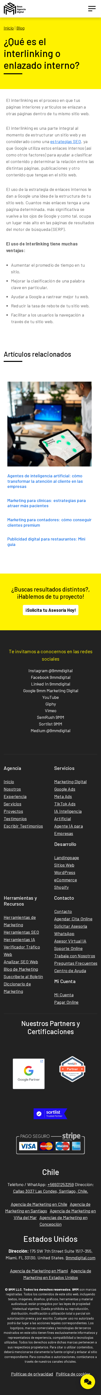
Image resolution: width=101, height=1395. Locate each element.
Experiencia (15, 796)
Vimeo (50, 710)
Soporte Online (68, 948)
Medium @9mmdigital (50, 730)
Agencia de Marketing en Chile (39, 1204)
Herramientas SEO (21, 932)
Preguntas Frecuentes (75, 963)
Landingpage (66, 857)
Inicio (9, 28)
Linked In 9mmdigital (50, 684)
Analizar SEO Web (21, 961)
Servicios (12, 803)
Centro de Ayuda (70, 970)
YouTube (50, 697)
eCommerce (65, 879)
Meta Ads (63, 796)
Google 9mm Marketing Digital (50, 690)
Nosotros (12, 789)
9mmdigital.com (80, 1257)
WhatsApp (64, 933)
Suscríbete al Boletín (23, 976)
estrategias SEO (65, 141)
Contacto (63, 911)
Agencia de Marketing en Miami (39, 1270)
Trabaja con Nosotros (74, 955)
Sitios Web (64, 865)
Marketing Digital (70, 781)
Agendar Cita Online (73, 918)
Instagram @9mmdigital (50, 670)
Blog (20, 28)
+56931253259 (61, 1184)
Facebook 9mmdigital (50, 677)
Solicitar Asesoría (70, 926)
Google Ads (64, 789)
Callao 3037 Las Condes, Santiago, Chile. (50, 1191)
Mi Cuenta (64, 994)
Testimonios (15, 818)
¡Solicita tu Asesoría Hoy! (50, 610)
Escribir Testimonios (23, 826)
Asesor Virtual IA (70, 941)
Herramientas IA (19, 939)
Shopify (61, 887)
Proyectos (13, 811)
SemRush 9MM (50, 717)
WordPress (64, 872)
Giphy (50, 704)
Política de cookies (73, 1373)
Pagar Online (66, 1002)
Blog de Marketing (21, 969)
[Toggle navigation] (92, 8)
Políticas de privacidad (32, 1373)
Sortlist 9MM (50, 723)
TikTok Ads (65, 803)
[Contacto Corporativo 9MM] (87, 1381)
